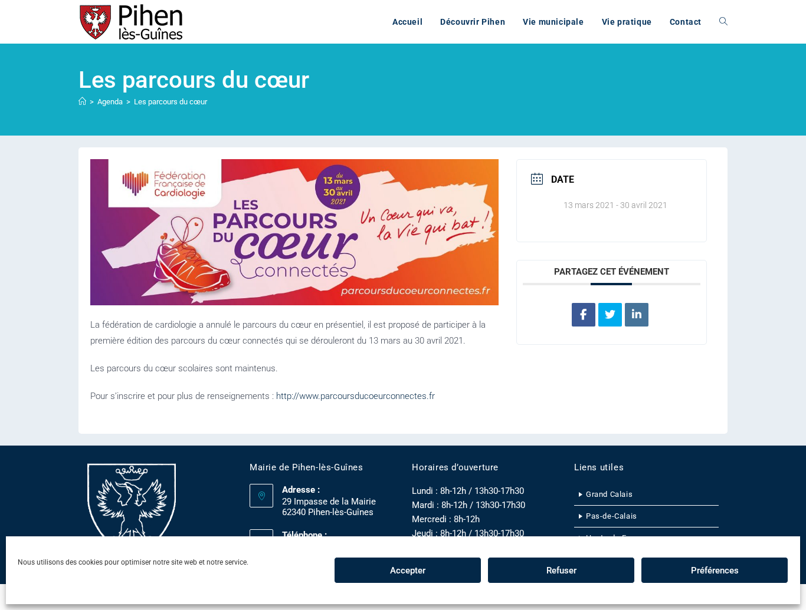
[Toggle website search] (723, 22)
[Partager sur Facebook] (583, 315)
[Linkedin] (636, 315)
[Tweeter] (610, 315)
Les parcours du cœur (170, 101)
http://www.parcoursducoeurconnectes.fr (355, 396)
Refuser (561, 570)
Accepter (407, 570)
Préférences (715, 570)
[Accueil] (82, 101)
